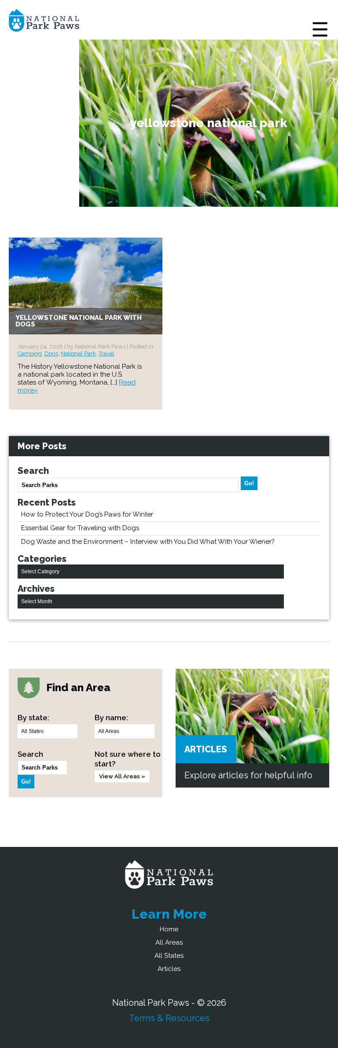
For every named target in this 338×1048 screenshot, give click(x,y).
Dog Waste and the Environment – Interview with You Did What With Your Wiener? (148, 542)
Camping (30, 353)
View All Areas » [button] (122, 776)
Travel (106, 353)
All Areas (169, 942)
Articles (205, 749)
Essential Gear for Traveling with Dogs (80, 528)
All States (169, 956)
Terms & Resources (169, 1018)
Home (169, 929)
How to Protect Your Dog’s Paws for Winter (87, 514)
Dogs (51, 353)
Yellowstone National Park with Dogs (78, 321)
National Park (78, 353)
